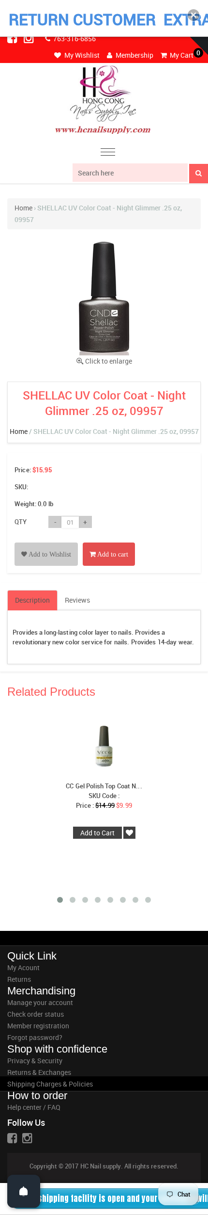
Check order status (35, 1014)
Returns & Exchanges (39, 1072)
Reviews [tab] (77, 600)
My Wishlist (81, 55)
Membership (133, 55)
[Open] (23, 1191)
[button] (193, 15)
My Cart (180, 55)
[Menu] (108, 153)
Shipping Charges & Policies (50, 1083)
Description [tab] (32, 600)
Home (23, 207)
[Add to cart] (109, 543)
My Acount (23, 967)
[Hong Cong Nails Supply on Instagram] (29, 38)
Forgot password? (34, 1037)
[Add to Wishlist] (46, 543)
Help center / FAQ (33, 1107)
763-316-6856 (74, 38)
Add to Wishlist (49, 554)
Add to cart (112, 554)
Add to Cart (97, 832)
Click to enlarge (108, 361)
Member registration (38, 1025)
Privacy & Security (34, 1060)
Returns (19, 979)
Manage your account (40, 1002)
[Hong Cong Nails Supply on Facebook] (13, 38)
